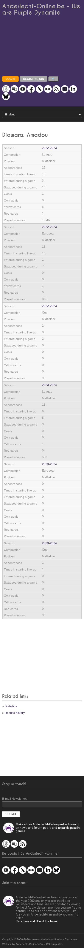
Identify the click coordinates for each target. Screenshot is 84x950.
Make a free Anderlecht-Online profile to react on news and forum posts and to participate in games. (48, 828)
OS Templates (54, 944)
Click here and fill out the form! (37, 921)
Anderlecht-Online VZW (29, 944)
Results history (15, 712)
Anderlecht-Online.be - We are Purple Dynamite (41, 9)
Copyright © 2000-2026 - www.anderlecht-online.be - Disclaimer (39, 939)
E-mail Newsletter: (14, 798)
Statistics (11, 706)
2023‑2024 (49, 385)
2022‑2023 (49, 147)
